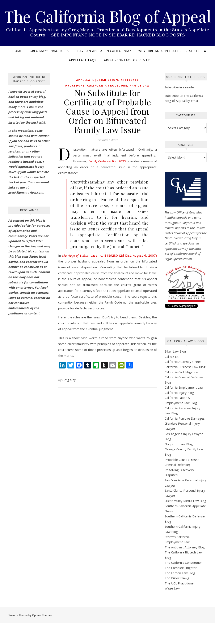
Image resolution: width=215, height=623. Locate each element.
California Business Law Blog (185, 367)
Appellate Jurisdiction (97, 80)
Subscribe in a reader (180, 87)
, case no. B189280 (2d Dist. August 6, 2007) (109, 255)
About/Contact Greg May (127, 60)
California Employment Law (184, 387)
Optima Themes (42, 615)
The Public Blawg (177, 578)
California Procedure (107, 85)
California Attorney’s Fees (183, 361)
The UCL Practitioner (180, 583)
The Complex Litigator (181, 568)
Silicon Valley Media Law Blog (185, 501)
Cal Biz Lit (171, 356)
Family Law (140, 85)
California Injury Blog (179, 392)
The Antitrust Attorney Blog (185, 547)
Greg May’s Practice (47, 51)
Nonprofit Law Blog (179, 444)
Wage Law (172, 588)
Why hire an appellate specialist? (168, 51)
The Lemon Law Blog (180, 573)
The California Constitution (183, 562)
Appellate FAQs (82, 60)
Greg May (69, 380)
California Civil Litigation (181, 372)
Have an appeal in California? (104, 51)
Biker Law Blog (175, 351)
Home (17, 51)
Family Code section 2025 (107, 161)
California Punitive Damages (185, 418)
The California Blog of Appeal (107, 16)
